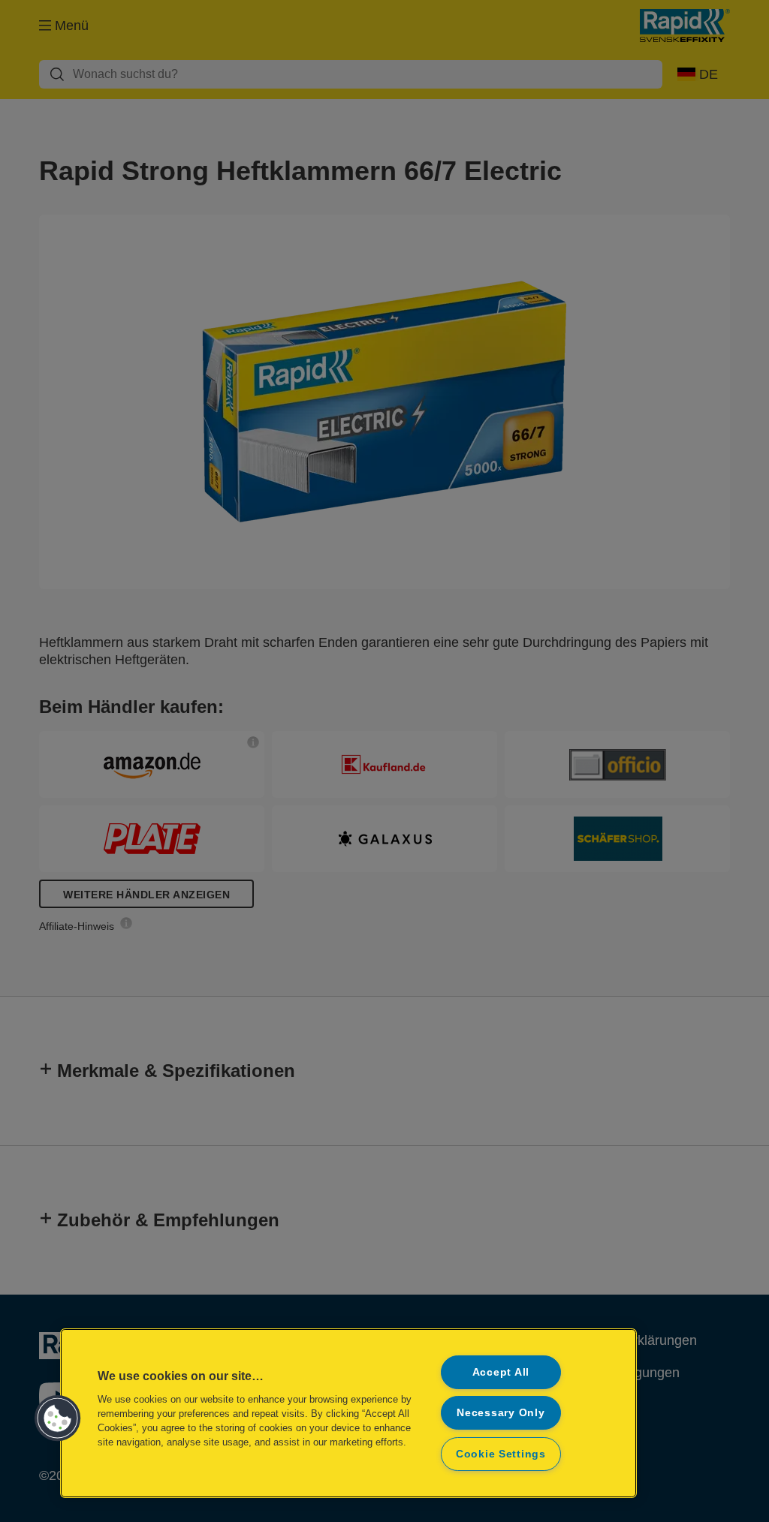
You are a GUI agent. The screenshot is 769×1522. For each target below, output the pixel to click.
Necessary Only (500, 1412)
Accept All (500, 1372)
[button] (58, 1418)
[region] (348, 1413)
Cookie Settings (501, 1454)
